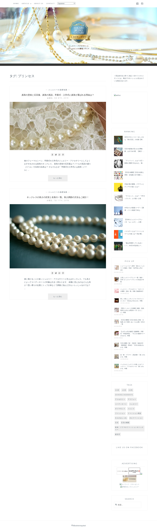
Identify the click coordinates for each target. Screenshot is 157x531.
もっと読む (59, 179)
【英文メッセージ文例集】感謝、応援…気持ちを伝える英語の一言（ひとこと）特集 (132, 310)
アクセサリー (120, 399)
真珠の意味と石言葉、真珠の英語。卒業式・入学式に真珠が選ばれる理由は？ (58, 94)
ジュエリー (134, 404)
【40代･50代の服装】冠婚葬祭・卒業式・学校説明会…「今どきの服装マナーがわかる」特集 (132, 334)
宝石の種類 (125, 422)
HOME (16, 3)
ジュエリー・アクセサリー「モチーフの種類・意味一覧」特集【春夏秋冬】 (132, 290)
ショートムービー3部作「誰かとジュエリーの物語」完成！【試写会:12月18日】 (132, 268)
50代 (131, 390)
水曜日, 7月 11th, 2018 (58, 200)
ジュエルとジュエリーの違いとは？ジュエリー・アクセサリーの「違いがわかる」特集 (132, 366)
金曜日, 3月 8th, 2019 (58, 98)
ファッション (120, 413)
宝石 (116, 422)
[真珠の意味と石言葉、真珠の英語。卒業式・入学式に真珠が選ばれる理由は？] (58, 149)
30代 (117, 390)
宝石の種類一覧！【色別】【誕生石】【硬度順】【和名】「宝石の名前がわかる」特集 (132, 345)
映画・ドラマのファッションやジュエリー (129, 428)
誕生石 (117, 434)
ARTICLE (25, 3)
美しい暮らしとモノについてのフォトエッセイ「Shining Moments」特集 (132, 300)
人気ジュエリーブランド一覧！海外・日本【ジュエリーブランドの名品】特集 (132, 280)
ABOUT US (38, 3)
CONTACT (50, 3)
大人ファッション (136, 418)
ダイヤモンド (120, 408)
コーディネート (121, 404)
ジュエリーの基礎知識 (57, 90)
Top (153, 527)
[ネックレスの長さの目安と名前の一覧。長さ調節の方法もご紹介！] (58, 268)
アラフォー (132, 399)
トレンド (131, 408)
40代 (124, 390)
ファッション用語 (134, 413)
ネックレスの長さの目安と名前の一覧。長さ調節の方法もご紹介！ (58, 197)
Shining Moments (124, 395)
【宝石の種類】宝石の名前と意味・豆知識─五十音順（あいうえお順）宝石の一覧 (132, 322)
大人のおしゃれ (121, 418)
